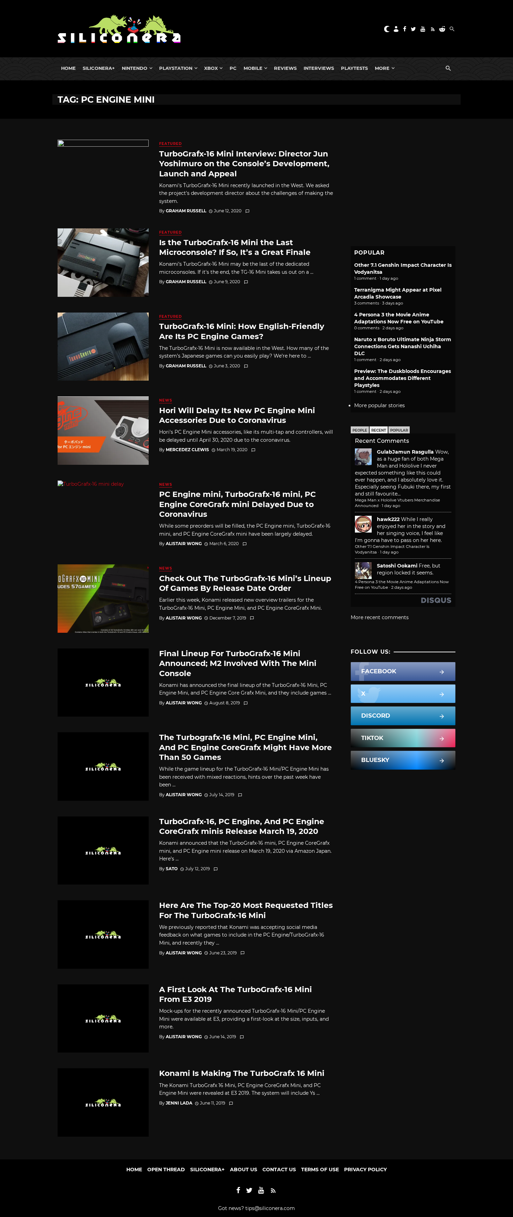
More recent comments (380, 617)
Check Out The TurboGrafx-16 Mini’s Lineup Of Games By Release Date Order (245, 583)
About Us (243, 1169)
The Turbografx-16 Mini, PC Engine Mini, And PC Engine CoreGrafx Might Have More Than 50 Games (245, 747)
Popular (399, 430)
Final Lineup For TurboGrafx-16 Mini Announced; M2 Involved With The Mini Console (238, 663)
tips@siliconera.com (270, 1208)
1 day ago (391, 505)
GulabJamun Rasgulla (405, 452)
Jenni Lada (179, 1103)
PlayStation (175, 68)
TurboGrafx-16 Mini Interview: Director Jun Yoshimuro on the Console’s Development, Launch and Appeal (244, 163)
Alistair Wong (184, 543)
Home (68, 68)
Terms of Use (320, 1169)
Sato (172, 868)
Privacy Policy (365, 1169)
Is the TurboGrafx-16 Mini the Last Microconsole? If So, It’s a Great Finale (235, 247)
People (359, 430)
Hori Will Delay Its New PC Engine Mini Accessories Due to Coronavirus (237, 415)
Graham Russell (186, 210)
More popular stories (379, 405)
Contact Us (279, 1169)
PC (233, 68)
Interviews (319, 68)
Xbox (211, 68)
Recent (378, 430)
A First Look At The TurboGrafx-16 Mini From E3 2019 (235, 994)
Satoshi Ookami (397, 566)
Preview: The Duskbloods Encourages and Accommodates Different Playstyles (402, 378)
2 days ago (401, 587)
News (165, 400)
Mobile (253, 68)
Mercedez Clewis (187, 449)
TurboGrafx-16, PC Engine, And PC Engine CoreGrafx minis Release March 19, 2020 (241, 826)
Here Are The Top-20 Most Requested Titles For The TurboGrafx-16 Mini (246, 910)
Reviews (285, 68)
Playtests (354, 68)
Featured (170, 143)
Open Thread (166, 1169)
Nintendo (134, 68)
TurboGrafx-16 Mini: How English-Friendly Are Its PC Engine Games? (241, 331)
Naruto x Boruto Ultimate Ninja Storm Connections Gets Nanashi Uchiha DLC (402, 346)
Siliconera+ (99, 68)
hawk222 (388, 519)
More (382, 68)
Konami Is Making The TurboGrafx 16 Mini (242, 1073)
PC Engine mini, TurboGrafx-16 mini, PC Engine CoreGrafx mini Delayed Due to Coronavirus (237, 504)
